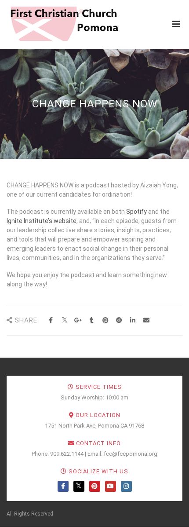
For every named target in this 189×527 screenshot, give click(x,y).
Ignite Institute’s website (41, 220)
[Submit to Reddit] (118, 320)
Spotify (136, 211)
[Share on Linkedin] (132, 320)
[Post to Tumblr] (91, 320)
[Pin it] (105, 320)
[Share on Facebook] (50, 320)
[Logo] (64, 24)
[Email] (146, 320)
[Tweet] (64, 320)
